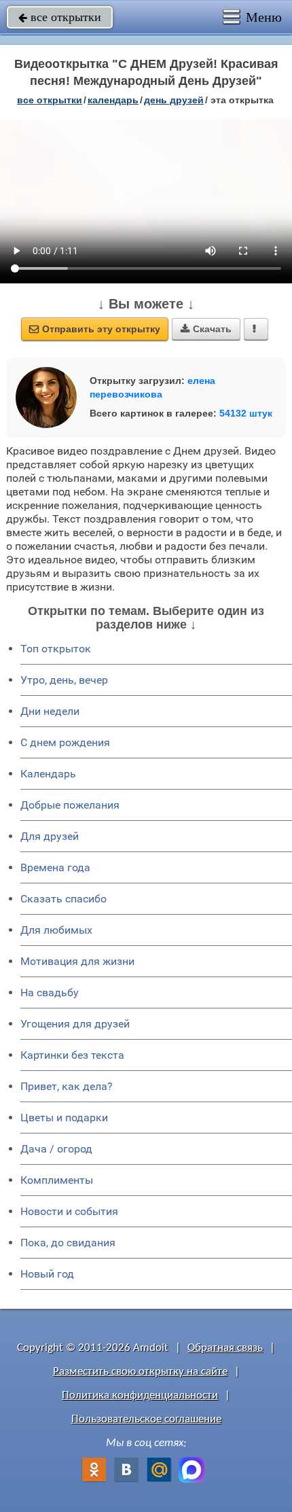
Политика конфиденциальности (140, 1395)
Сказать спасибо (63, 898)
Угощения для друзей (75, 1023)
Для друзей (49, 836)
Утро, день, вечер (64, 679)
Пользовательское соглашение (146, 1419)
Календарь (113, 99)
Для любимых (56, 930)
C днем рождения (65, 742)
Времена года (55, 867)
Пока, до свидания (67, 1242)
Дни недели (49, 711)
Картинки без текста (72, 1055)
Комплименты (56, 1180)
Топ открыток (55, 648)
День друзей (174, 99)
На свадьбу (49, 992)
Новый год (47, 1273)
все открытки (59, 17)
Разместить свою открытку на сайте (140, 1371)
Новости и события (69, 1211)
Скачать (206, 328)
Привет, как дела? (66, 1086)
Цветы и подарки (64, 1117)
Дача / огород (56, 1148)
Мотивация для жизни (77, 961)
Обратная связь (225, 1348)
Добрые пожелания (70, 804)
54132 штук (245, 413)
